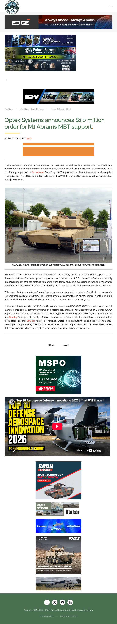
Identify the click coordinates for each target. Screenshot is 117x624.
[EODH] (58, 480)
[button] (110, 6)
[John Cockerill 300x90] (58, 583)
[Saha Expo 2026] (40, 40)
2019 (29, 138)
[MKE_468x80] (40, 64)
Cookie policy (46, 616)
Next (65, 345)
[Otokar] (58, 508)
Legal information (68, 616)
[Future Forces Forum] (40, 52)
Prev (51, 345)
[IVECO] (58, 96)
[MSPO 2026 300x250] (58, 374)
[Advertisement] (58, 145)
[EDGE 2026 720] (58, 21)
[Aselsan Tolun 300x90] (58, 525)
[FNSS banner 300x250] (58, 554)
